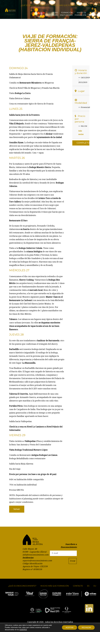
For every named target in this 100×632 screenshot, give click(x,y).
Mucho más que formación (65, 5)
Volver (16, 509)
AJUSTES (23, 630)
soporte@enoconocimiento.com (37, 560)
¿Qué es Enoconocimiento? (35, 5)
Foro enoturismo (51, 14)
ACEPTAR (69, 627)
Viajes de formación (80, 14)
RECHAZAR (86, 627)
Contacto (87, 5)
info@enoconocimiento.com (36, 555)
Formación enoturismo (66, 14)
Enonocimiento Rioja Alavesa (10, 10)
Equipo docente (92, 14)
